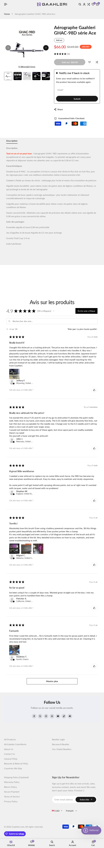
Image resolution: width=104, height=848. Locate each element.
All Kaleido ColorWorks (15, 744)
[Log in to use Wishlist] (89, 62)
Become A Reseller (60, 744)
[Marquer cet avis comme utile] (94, 390)
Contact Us (9, 754)
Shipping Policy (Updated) (16, 777)
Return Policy (10, 787)
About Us (8, 749)
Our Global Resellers (61, 749)
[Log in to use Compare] (97, 62)
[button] (53, 311)
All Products (10, 739)
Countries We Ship (13, 768)
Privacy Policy (10, 801)
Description (11, 140)
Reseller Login (58, 739)
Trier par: (72, 329)
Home (7, 14)
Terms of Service (12, 796)
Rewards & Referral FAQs (16, 763)
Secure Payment (12, 791)
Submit (77, 98)
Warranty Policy (12, 782)
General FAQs (10, 758)
